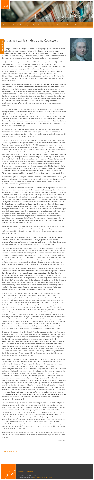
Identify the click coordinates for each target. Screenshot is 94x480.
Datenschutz (29, 471)
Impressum (21, 471)
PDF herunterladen (10, 452)
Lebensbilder (50, 25)
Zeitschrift (60, 25)
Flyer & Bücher (37, 25)
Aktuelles (2, 49)
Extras (2, 42)
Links (87, 25)
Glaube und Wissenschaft (74, 25)
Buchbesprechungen (23, 25)
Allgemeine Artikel (8, 25)
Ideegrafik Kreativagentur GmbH (42, 477)
